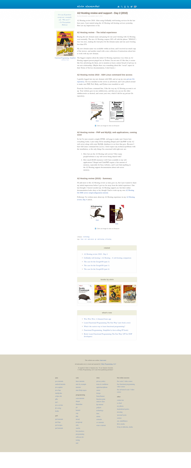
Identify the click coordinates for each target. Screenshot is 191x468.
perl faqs (58, 422)
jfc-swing (58, 408)
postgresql (79, 422)
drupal (78, 401)
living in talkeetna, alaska (125, 427)
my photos (120, 406)
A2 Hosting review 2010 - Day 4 (96, 254)
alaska (98, 416)
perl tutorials (59, 419)
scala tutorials (80, 398)
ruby (77, 425)
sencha (78, 428)
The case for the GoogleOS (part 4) (96, 269)
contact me (120, 400)
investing (120, 412)
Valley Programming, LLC (108, 364)
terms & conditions (102, 384)
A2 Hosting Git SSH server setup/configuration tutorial (105, 191)
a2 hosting (108, 239)
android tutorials (60, 384)
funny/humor (100, 396)
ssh (85, 239)
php (77, 416)
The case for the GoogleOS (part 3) (96, 261)
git (95, 239)
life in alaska (121, 424)
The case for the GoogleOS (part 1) (96, 265)
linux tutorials (80, 381)
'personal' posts (121, 415)
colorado (99, 419)
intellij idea (58, 393)
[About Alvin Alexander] (124, 7)
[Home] (117, 7)
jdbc (56, 399)
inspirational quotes (123, 409)
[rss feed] (127, 7)
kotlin (57, 411)
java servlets (59, 405)
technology (86, 237)
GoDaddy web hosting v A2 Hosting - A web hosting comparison (107, 258)
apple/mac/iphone (101, 387)
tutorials (78, 387)
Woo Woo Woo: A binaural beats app (97, 319)
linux (82, 239)
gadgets (98, 407)
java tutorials (59, 381)
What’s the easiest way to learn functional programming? (104, 326)
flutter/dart (79, 404)
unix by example (81, 384)
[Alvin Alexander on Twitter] (131, 7)
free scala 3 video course (124, 381)
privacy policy (100, 381)
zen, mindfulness (122, 421)
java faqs (58, 390)
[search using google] (121, 7)
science (119, 418)
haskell (78, 410)
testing (78, 440)
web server (91, 239)
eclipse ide (58, 396)
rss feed (119, 403)
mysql (78, 419)
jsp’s (56, 402)
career (98, 390)
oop (77, 413)
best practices (80, 431)
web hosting (100, 239)
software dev (80, 437)
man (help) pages (81, 390)
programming (80, 434)
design (98, 393)
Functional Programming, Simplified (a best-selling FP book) (106, 330)
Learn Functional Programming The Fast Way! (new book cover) (107, 322)
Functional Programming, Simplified (65, 59)
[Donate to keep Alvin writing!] (135, 7)
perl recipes (58, 425)
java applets (59, 387)
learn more (103, 360)
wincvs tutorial (101, 425)
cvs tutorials (100, 422)
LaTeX (97, 413)
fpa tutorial (99, 404)
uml (77, 443)
